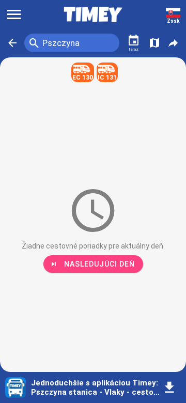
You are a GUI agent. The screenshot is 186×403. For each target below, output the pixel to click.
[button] (12, 43)
